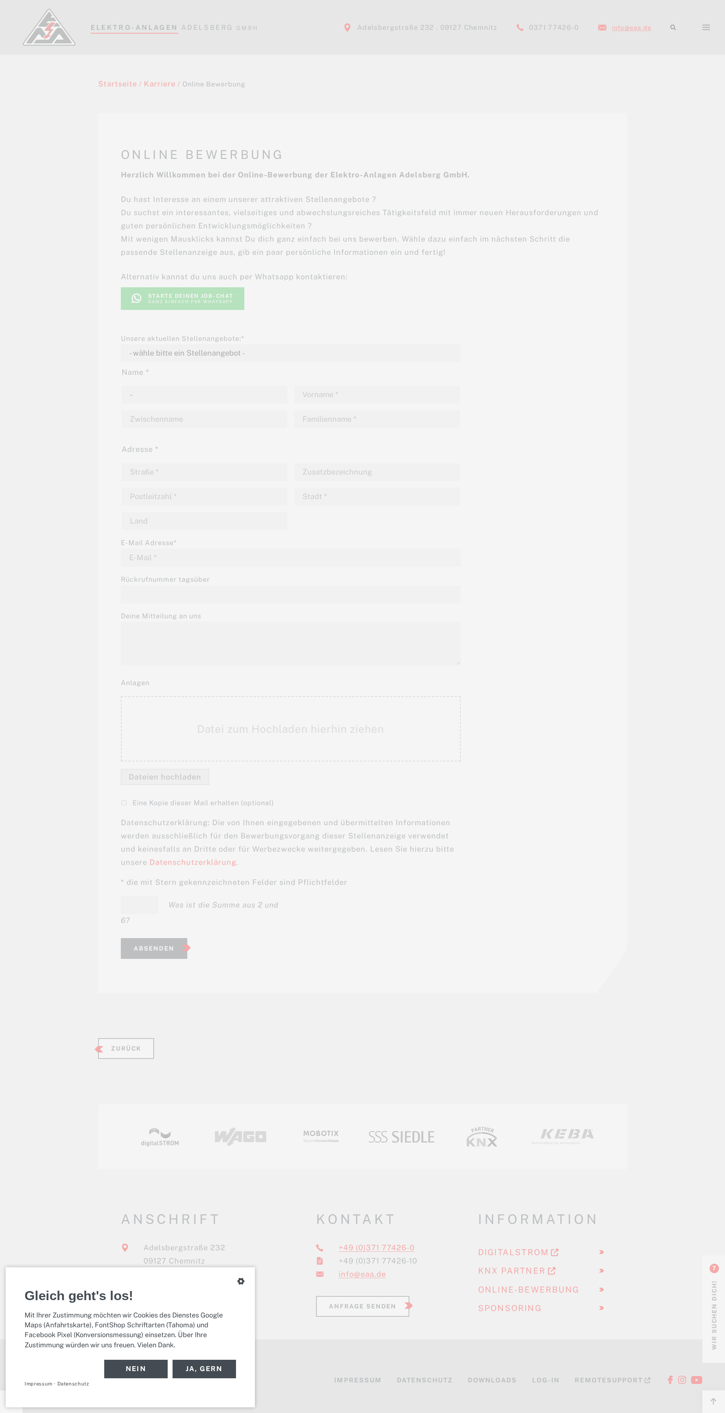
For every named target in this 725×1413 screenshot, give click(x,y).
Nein (136, 1369)
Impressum (38, 1384)
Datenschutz (73, 1384)
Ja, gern (204, 1369)
